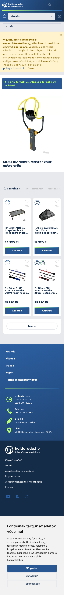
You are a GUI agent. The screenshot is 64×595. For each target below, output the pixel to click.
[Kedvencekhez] (27, 201)
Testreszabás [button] (32, 583)
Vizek (9, 372)
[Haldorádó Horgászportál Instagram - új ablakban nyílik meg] (28, 496)
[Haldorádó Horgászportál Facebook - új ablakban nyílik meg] (19, 496)
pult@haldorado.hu (14, 68)
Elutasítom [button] (32, 575)
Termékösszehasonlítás (21, 379)
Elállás (9, 487)
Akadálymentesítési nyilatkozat (23, 482)
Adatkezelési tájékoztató (19, 471)
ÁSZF (8, 465)
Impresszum (12, 476)
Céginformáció (13, 460)
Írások (10, 365)
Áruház (10, 351)
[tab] (11, 190)
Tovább (32, 326)
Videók (10, 358)
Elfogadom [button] (32, 568)
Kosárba (17, 250)
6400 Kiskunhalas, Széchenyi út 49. (33, 432)
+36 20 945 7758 (24, 413)
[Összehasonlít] (27, 206)
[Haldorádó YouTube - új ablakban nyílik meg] (10, 496)
